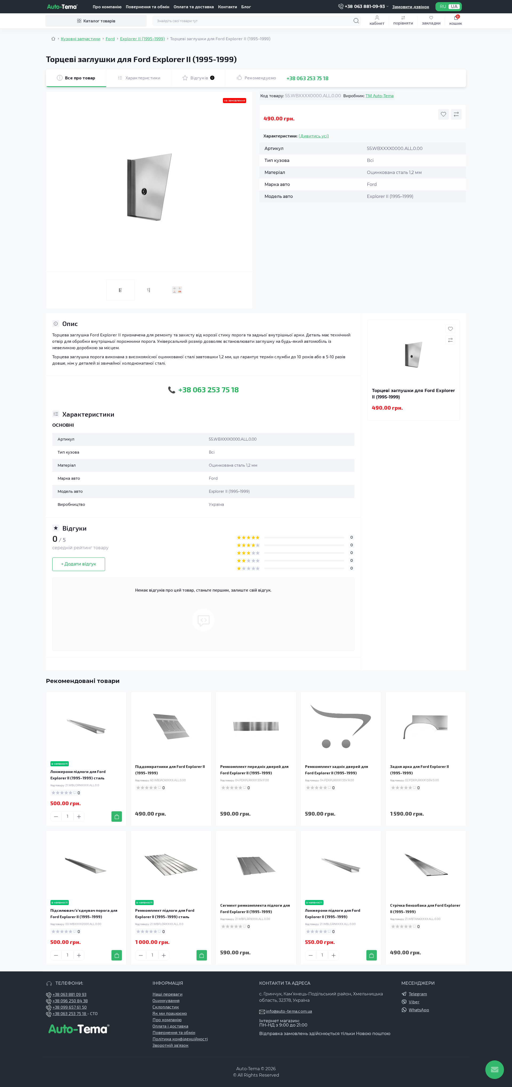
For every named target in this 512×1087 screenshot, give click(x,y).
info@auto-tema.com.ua (289, 1010)
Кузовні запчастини (80, 38)
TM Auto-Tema (380, 95)
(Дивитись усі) (314, 135)
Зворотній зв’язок (171, 1045)
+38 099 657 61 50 (70, 1006)
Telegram (418, 993)
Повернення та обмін (147, 6)
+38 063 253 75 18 (308, 78)
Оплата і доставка (170, 1025)
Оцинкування (166, 1000)
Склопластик (166, 1006)
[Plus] (79, 816)
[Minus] (56, 816)
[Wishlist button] (443, 114)
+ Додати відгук (78, 564)
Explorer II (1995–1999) (142, 38)
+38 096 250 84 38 (70, 1000)
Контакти (227, 6)
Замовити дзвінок (410, 6)
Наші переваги (167, 993)
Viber (414, 1001)
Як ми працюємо (170, 1013)
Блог (246, 6)
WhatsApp (419, 1009)
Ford (110, 38)
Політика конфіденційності (180, 1038)
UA (454, 6)
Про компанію (107, 6)
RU (443, 7)
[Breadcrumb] (53, 38)
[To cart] (116, 816)
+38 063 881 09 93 (69, 994)
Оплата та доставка (194, 6)
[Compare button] (456, 114)
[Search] (356, 21)
